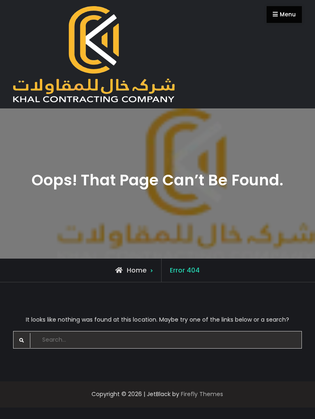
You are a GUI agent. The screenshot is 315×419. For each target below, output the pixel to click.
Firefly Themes (202, 394)
